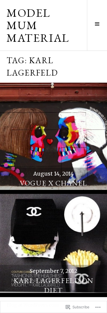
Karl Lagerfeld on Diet (54, 285)
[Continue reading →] (53, 136)
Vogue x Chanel (53, 183)
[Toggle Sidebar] (97, 25)
